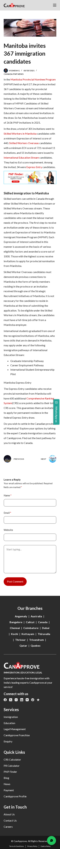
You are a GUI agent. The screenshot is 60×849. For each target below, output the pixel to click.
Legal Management (15, 729)
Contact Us (10, 820)
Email (7, 512)
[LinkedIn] (21, 699)
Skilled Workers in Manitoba (20, 133)
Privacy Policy (32, 846)
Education (9, 723)
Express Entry (34, 167)
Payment (9, 790)
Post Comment (15, 581)
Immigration (11, 716)
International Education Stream (21, 157)
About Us (9, 814)
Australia (36, 616)
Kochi (14, 633)
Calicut (30, 622)
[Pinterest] (32, 699)
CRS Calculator (12, 759)
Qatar (23, 645)
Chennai (15, 627)
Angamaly (21, 616)
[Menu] (54, 5)
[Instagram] (16, 699)
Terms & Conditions (16, 846)
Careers (8, 826)
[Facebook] (5, 699)
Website (8, 529)
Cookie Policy (45, 846)
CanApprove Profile (15, 796)
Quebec (35, 645)
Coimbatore (30, 627)
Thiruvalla (44, 633)
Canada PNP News (14, 74)
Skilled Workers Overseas (24, 143)
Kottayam (28, 633)
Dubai (45, 627)
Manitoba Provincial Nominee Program (33, 79)
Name (8, 495)
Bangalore (16, 622)
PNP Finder (10, 771)
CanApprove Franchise (17, 735)
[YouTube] (27, 699)
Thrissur (20, 639)
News (7, 784)
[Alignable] (38, 699)
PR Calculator (12, 765)
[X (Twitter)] (10, 699)
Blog (6, 777)
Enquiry (8, 741)
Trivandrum (36, 639)
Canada (43, 622)
